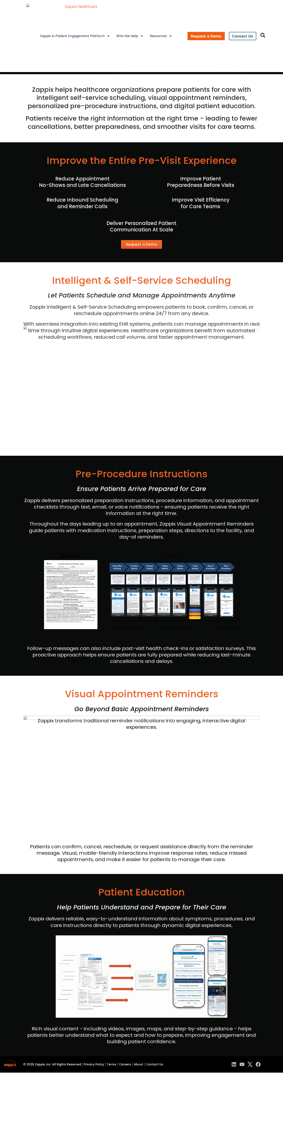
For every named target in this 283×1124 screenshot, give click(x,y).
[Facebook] (258, 1064)
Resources (158, 36)
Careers (125, 1064)
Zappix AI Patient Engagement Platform (72, 36)
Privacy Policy (94, 1064)
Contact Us (154, 1064)
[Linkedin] (233, 1064)
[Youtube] (241, 1064)
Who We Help (127, 36)
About (138, 1064)
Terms (111, 1064)
